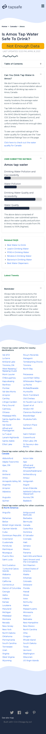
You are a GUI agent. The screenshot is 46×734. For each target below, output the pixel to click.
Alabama (6, 574)
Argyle (26, 485)
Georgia (6, 592)
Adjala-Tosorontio (10, 462)
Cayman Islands (9, 528)
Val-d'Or (6, 355)
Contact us (8, 705)
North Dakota (8, 633)
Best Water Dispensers (17, 263)
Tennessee (7, 647)
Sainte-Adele (8, 441)
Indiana (5, 598)
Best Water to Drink (16, 245)
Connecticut (8, 585)
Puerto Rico (8, 556)
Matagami (27, 358)
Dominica (27, 532)
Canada (5, 454)
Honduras (7, 546)
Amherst (6, 474)
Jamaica (27, 546)
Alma (4, 471)
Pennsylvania (8, 640)
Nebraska (27, 619)
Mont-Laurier (8, 374)
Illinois (26, 595)
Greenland (7, 539)
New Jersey (7, 626)
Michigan (6, 612)
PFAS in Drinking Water (18, 252)
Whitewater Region (32, 381)
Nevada (6, 623)
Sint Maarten (29, 565)
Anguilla (6, 512)
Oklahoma (7, 636)
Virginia (5, 654)
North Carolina (30, 629)
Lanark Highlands (10, 437)
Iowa (25, 598)
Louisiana (6, 605)
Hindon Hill (28, 409)
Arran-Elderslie (30, 488)
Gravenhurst (29, 437)
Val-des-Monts (9, 392)
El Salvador (28, 535)
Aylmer (5, 501)
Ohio (25, 633)
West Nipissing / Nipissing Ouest (9, 370)
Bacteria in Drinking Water (19, 260)
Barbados (27, 518)
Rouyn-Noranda (30, 355)
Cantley (6, 398)
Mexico (26, 549)
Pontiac (6, 388)
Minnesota (28, 612)
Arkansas (27, 578)
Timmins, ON (8, 365)
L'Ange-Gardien (9, 402)
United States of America (30, 570)
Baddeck (27, 501)
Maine (26, 605)
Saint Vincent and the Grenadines (31, 560)
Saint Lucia (7, 559)
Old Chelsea (29, 398)
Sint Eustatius (8, 565)
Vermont (27, 650)
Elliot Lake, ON (30, 441)
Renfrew (6, 385)
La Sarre (6, 358)
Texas (25, 647)
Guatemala (7, 542)
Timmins (27, 365)
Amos (5, 478)
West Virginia (8, 657)
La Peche (27, 385)
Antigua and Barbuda (29, 513)
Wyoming (7, 660)
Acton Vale (28, 458)
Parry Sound (8, 405)
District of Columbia (11, 588)
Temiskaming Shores (33, 362)
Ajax (25, 462)
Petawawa (28, 374)
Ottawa (5, 412)
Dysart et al (28, 405)
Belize (5, 522)
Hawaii (26, 592)
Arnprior (6, 395)
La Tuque (7, 434)
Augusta (6, 497)
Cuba (4, 532)
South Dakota (29, 643)
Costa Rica (28, 528)
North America (11, 508)
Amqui (26, 478)
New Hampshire (30, 623)
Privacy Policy (26, 705)
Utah (4, 650)
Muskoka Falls (29, 419)
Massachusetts (30, 609)
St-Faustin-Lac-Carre (33, 402)
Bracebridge (29, 416)
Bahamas (6, 518)
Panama (27, 553)
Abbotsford (7, 458)
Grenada (27, 539)
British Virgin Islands (11, 525)
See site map (8, 718)
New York (6, 629)
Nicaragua (7, 553)
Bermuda (27, 522)
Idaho (5, 595)
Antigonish (28, 481)
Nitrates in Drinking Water (19, 256)
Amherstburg (29, 474)
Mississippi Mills (9, 416)
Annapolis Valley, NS (11, 481)
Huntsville (28, 392)
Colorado (27, 581)
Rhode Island (29, 640)
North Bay (28, 369)
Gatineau (6, 409)
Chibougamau (9, 378)
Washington (29, 654)
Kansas (5, 602)
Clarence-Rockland (32, 412)
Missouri (27, 616)
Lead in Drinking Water (18, 249)
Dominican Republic (11, 535)
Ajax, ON (6, 465)
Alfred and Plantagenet (8, 429)
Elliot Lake (7, 444)
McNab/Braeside (30, 388)
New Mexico (29, 626)
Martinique (7, 549)
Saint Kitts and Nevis (32, 556)
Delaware (27, 585)
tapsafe (14, 7)
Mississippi (6, 616)
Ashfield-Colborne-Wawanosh (32, 493)
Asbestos (6, 492)
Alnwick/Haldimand (32, 471)
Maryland (6, 609)
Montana (6, 619)
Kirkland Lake (8, 362)
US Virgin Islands (31, 660)
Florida (26, 588)
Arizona (5, 578)
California (6, 581)
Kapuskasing (8, 381)
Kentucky (27, 602)
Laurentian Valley (31, 378)
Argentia (6, 485)
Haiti (25, 542)
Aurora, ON (28, 497)
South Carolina (9, 643)
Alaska (26, 574)
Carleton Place (30, 425)
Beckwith (27, 428)
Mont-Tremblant (31, 395)
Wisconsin (27, 657)
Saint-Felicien (29, 434)
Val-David (6, 425)
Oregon (27, 636)
